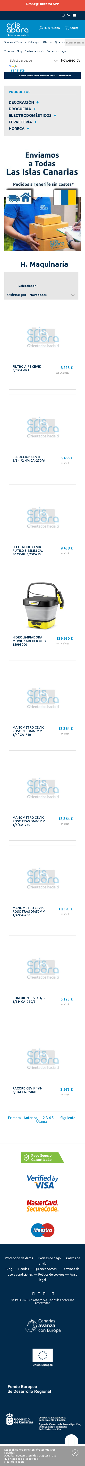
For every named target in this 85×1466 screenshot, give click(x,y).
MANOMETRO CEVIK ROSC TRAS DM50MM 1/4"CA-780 (28, 911)
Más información (14, 1461)
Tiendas (23, 1269)
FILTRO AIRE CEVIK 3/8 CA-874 (26, 368)
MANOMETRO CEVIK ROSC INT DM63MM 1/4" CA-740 (28, 731)
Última (42, 1121)
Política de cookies (51, 1274)
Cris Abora (17, 29)
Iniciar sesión (52, 27)
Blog (9, 1269)
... (57, 1118)
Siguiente (67, 1118)
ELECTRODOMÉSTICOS (30, 115)
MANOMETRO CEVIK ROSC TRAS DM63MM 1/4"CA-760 (28, 821)
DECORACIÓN (21, 102)
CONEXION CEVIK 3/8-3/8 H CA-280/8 (29, 999)
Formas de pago (50, 1258)
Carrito (74, 27)
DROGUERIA (20, 109)
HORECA (16, 128)
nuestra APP (49, 4)
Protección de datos (19, 1258)
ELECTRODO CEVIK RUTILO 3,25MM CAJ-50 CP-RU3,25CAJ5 (28, 550)
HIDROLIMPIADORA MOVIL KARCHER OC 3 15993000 (29, 641)
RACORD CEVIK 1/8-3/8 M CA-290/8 (27, 1090)
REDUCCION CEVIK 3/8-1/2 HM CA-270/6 (28, 458)
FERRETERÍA (20, 122)
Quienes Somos (45, 1269)
